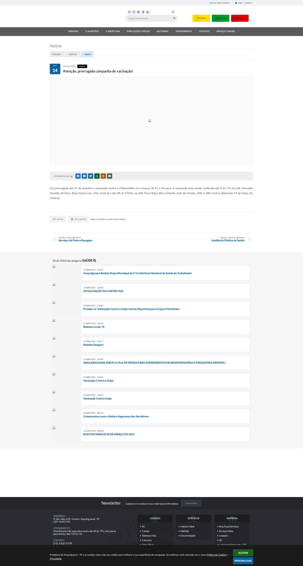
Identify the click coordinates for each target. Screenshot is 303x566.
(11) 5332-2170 (62, 543)
